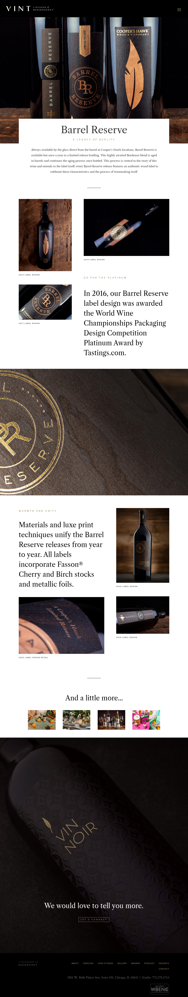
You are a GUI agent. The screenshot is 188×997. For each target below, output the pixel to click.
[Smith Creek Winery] (76, 720)
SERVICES (88, 963)
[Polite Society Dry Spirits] (41, 720)
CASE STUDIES (105, 963)
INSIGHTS (164, 963)
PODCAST (149, 963)
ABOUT (75, 963)
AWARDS (135, 963)
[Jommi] (146, 720)
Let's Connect (94, 919)
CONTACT (164, 969)
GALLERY (122, 963)
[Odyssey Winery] (111, 720)
